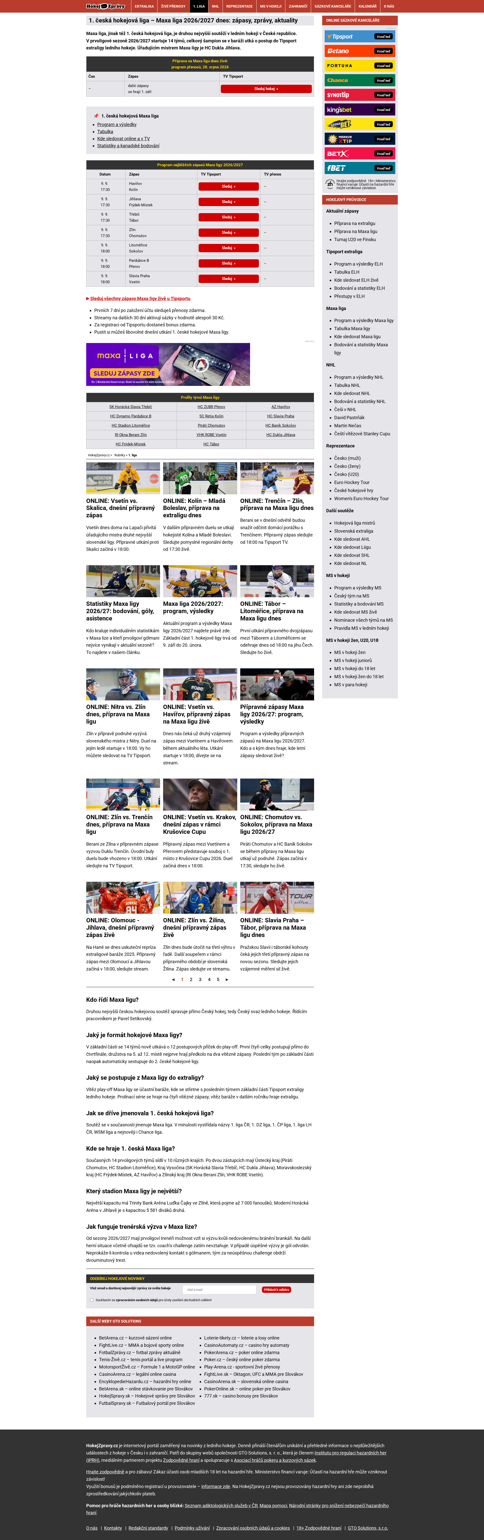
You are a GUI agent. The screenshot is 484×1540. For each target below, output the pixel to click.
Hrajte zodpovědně (105, 1471)
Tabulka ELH (346, 272)
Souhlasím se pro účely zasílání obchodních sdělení (153, 1300)
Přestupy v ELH (349, 296)
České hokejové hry (353, 490)
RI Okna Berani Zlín (131, 435)
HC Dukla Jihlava (280, 435)
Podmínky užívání (192, 1528)
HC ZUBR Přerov (211, 407)
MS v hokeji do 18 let (354, 668)
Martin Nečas (347, 425)
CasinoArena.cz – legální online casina (137, 1374)
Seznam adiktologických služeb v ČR (221, 1505)
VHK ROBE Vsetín (211, 435)
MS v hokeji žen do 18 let (359, 676)
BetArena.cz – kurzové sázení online (135, 1338)
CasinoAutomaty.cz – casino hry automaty (246, 1345)
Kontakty (113, 1528)
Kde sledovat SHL (352, 555)
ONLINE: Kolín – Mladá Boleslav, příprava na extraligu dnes (194, 508)
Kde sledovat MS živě (355, 612)
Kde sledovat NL (350, 563)
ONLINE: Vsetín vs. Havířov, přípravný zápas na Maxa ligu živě (196, 714)
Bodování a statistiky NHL (360, 401)
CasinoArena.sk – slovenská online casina (246, 1381)
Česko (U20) (346, 474)
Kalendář (368, 6)
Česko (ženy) (347, 466)
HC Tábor (211, 444)
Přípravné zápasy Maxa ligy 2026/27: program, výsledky (272, 714)
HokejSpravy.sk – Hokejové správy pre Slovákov (147, 1396)
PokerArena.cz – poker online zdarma (242, 1352)
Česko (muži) (347, 458)
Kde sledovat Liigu (352, 547)
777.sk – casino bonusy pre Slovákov (241, 1396)
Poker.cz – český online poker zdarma (242, 1359)
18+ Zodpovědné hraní (318, 1528)
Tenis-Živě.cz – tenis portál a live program (141, 1359)
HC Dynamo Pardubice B (130, 416)
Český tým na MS (351, 595)
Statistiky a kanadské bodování (128, 145)
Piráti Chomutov (211, 425)
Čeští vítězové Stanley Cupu (362, 433)
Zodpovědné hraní (181, 1460)
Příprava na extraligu (354, 223)
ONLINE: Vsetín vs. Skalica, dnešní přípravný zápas (120, 508)
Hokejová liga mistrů (354, 523)
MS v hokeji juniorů (353, 660)
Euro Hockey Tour (352, 482)
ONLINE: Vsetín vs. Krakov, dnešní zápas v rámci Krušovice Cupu (199, 824)
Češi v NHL (345, 409)
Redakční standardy (148, 1528)
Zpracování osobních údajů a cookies (253, 1528)
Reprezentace (239, 6)
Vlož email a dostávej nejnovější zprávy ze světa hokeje (130, 1288)
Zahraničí (298, 6)
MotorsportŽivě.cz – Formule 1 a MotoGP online (147, 1367)
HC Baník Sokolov (280, 425)
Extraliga (144, 6)
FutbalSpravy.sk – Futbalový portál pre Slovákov (147, 1403)
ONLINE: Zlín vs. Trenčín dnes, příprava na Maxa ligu (119, 824)
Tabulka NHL (347, 385)
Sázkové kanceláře (333, 6)
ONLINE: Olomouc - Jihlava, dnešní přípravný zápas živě (120, 927)
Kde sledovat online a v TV (123, 138)
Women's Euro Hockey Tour (361, 498)
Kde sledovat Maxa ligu (357, 336)
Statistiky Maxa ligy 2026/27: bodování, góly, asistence (120, 611)
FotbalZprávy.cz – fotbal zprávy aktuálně (139, 1352)
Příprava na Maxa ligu (355, 231)
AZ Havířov (280, 407)
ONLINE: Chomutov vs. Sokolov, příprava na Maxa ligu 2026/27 (276, 824)
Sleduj (227, 186)
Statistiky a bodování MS (359, 604)
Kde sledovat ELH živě (356, 280)
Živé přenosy (173, 6)
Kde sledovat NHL (352, 393)
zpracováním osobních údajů (137, 1300)
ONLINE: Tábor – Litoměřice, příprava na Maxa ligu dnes (272, 611)
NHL (215, 6)
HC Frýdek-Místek (131, 444)
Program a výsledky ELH (358, 264)
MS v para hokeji (350, 684)
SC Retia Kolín (211, 416)
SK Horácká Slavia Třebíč (130, 407)
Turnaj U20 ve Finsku (355, 239)
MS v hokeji (271, 6)
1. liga (199, 6)
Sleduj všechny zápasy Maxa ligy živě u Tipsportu (140, 298)
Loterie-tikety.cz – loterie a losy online (242, 1338)
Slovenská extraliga (353, 531)
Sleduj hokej (264, 89)
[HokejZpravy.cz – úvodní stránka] (105, 6)
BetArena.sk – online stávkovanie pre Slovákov (146, 1388)
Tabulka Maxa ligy (352, 328)
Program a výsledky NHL (359, 377)
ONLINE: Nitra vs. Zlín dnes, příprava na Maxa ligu (118, 714)
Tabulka (105, 131)
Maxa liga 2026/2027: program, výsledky (193, 607)
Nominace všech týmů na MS (363, 620)
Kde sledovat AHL (352, 539)
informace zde (215, 1486)
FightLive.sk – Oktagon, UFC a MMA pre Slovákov (253, 1374)
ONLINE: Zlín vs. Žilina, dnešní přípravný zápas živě (194, 927)
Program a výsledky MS (357, 587)
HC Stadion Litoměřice (131, 425)
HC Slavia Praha (280, 416)
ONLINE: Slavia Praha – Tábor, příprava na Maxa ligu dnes (273, 927)
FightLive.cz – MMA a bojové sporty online (141, 1345)
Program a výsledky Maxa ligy (364, 320)
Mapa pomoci (273, 1505)
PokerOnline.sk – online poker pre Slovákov (247, 1388)
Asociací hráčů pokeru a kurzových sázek (275, 1460)
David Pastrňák (349, 417)
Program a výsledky (117, 124)
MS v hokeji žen (350, 652)
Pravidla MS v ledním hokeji (361, 628)
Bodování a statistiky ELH (359, 288)
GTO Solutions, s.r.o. (368, 1528)
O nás (389, 6)
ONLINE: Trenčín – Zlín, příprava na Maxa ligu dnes (277, 504)
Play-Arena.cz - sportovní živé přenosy (242, 1367)
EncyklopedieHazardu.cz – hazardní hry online (145, 1381)
